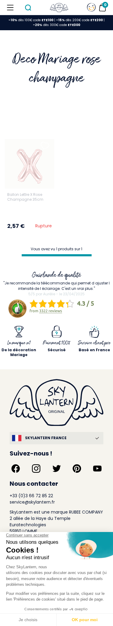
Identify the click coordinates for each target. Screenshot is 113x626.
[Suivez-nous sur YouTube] (97, 468)
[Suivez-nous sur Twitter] (57, 468)
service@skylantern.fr (32, 502)
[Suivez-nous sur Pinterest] (77, 468)
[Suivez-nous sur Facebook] (16, 468)
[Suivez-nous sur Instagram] (36, 468)
